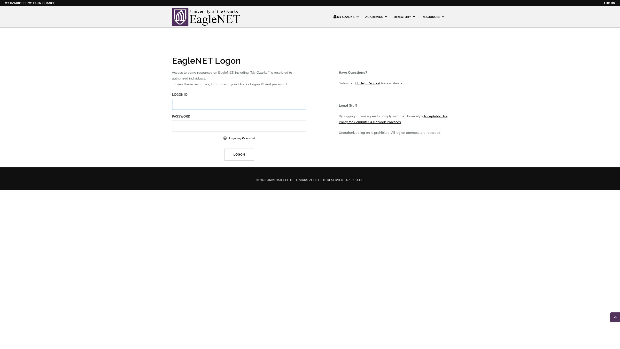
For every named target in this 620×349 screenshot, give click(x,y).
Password (181, 116)
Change (48, 3)
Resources (431, 17)
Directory (402, 17)
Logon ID (179, 94)
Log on (609, 3)
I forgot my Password (241, 138)
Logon (239, 154)
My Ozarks (346, 17)
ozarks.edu (354, 180)
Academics (374, 17)
